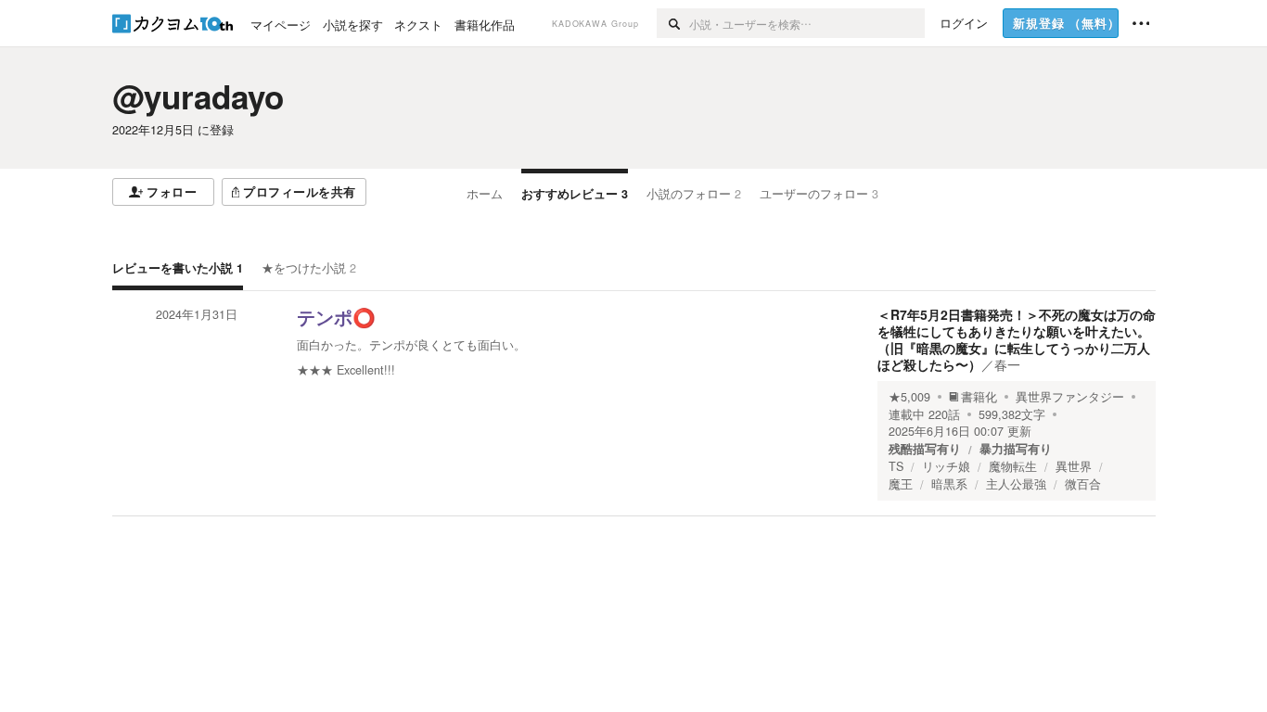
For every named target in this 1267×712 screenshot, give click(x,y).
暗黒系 (949, 484)
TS (896, 466)
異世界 (1074, 466)
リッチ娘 (946, 466)
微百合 (1083, 484)
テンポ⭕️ (336, 318)
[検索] (673, 23)
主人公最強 (1016, 484)
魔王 (901, 484)
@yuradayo (198, 96)
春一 (1007, 364)
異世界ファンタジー (1070, 396)
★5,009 (909, 396)
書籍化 (979, 396)
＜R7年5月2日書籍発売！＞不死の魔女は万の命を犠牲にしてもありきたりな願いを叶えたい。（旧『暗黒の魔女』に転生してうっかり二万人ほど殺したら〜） (1016, 340)
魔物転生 (1013, 466)
